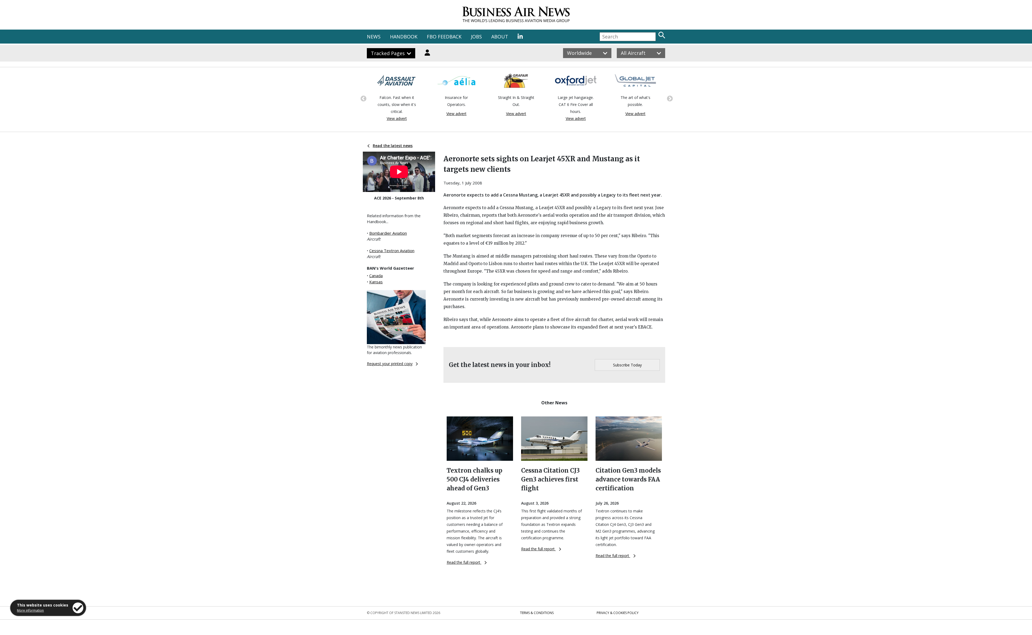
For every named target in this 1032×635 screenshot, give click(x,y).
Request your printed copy (390, 363)
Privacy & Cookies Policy (618, 613)
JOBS (476, 36)
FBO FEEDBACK (444, 36)
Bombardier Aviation (388, 233)
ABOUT (499, 36)
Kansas (376, 281)
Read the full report (464, 562)
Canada (376, 275)
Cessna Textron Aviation (391, 250)
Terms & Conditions (537, 613)
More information (30, 610)
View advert (397, 118)
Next (669, 98)
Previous (363, 98)
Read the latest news (393, 145)
